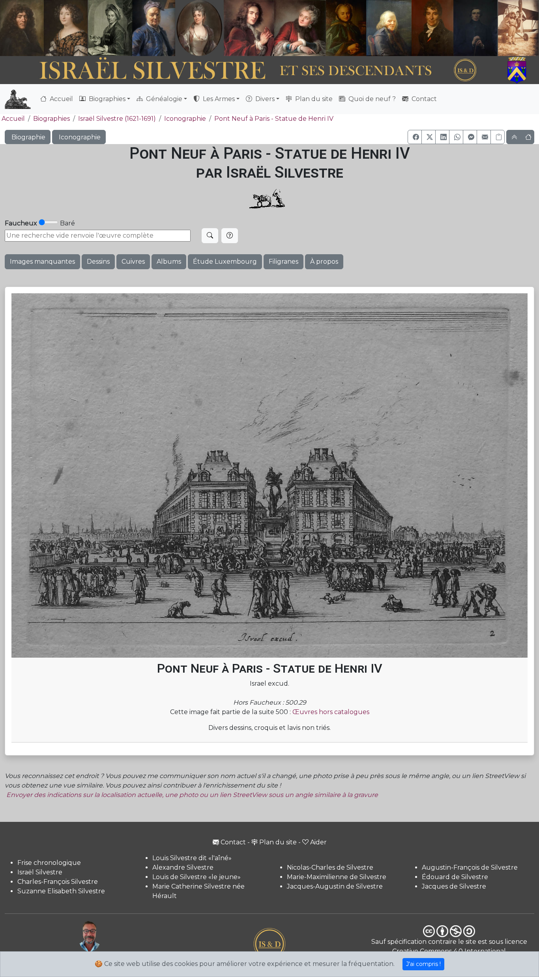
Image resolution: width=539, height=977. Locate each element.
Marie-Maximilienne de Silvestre (336, 877)
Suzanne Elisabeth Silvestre (61, 891)
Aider (318, 842)
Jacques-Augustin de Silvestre (335, 886)
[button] (415, 137)
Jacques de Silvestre (454, 886)
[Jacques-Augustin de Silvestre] (388, 28)
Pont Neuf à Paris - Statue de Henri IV (273, 118)
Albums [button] (169, 261)
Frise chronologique (49, 862)
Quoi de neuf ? (371, 99)
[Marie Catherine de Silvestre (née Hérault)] (198, 28)
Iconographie (185, 118)
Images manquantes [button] (42, 261)
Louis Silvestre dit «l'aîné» (192, 858)
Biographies (51, 118)
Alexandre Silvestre (182, 867)
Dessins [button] (98, 261)
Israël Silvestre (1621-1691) (117, 118)
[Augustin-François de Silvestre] (433, 28)
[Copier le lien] (497, 137)
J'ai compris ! (423, 964)
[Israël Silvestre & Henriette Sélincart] (44, 29)
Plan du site (313, 99)
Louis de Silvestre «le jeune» (196, 877)
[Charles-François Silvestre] (110, 28)
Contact (423, 99)
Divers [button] (264, 99)
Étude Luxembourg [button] (225, 261)
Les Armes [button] (218, 99)
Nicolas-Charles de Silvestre (330, 867)
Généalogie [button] (163, 99)
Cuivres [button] (133, 261)
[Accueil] (249, 70)
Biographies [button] (106, 99)
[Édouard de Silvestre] (475, 28)
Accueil (60, 99)
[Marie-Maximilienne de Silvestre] (345, 28)
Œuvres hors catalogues (330, 712)
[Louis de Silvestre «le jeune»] (154, 28)
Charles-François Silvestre (57, 881)
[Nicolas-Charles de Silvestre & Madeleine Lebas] (275, 28)
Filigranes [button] (283, 261)
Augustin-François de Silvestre (470, 867)
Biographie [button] (27, 137)
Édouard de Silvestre (455, 877)
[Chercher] (210, 235)
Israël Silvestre (39, 872)
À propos (324, 261)
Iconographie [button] (79, 137)
